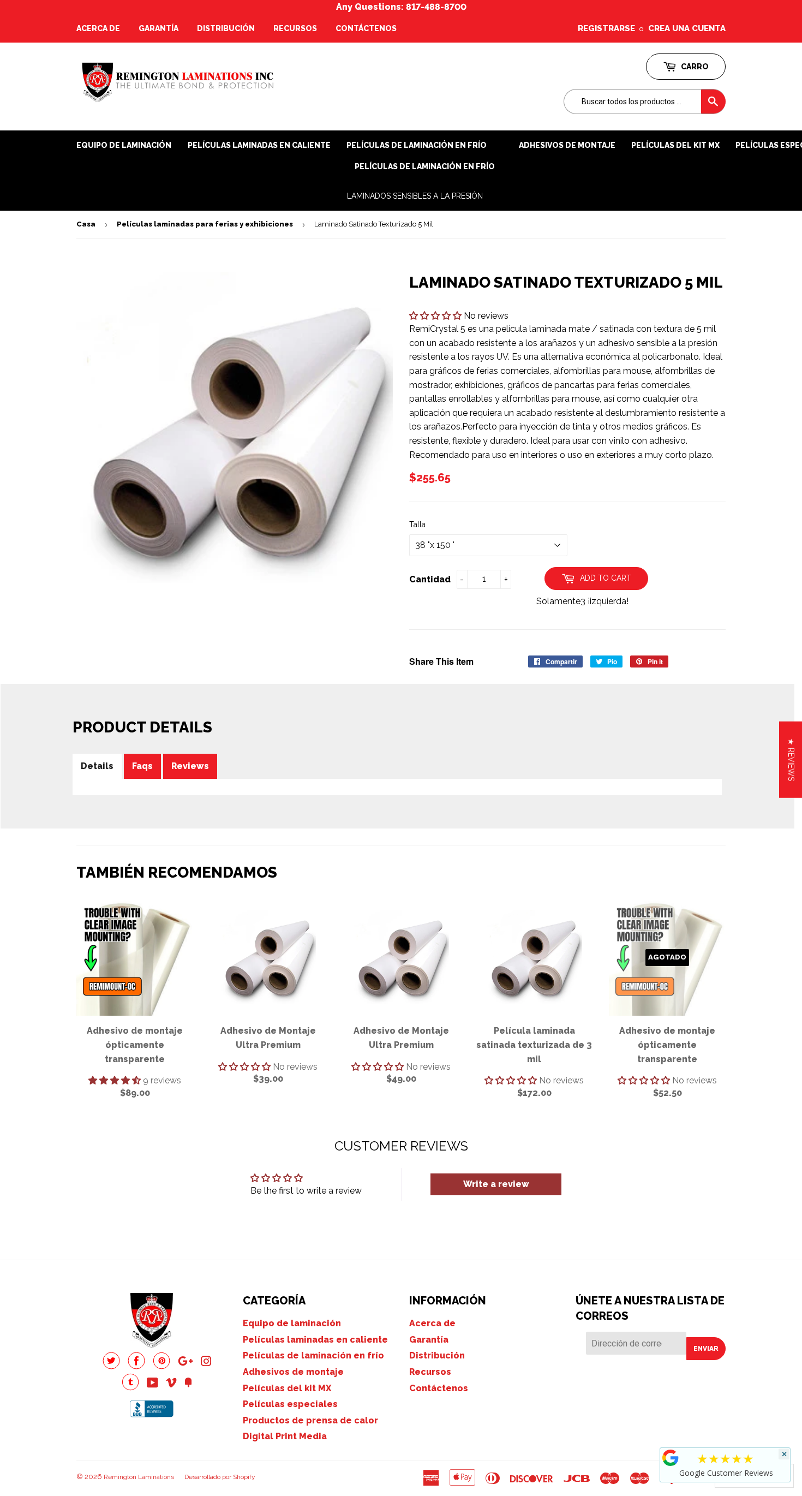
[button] (436, 316)
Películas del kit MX (287, 1388)
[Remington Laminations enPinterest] (161, 1366)
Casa (85, 224)
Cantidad (430, 579)
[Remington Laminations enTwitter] (111, 1366)
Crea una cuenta (687, 28)
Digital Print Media (285, 1436)
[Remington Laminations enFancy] (188, 1384)
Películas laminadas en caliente (259, 145)
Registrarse (606, 28)
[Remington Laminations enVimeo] (171, 1384)
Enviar (706, 1348)
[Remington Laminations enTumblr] (130, 1387)
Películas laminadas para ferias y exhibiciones (205, 224)
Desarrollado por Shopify (219, 1477)
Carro (694, 66)
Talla (417, 524)
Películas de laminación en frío (425, 166)
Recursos (295, 28)
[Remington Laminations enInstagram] (206, 1362)
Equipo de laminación (123, 145)
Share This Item (441, 661)
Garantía (158, 28)
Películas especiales (290, 1404)
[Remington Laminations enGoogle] (185, 1362)
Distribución (226, 28)
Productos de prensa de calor (310, 1420)
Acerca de (98, 28)
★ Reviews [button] (791, 759)
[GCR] (670, 1458)
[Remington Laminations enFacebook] (136, 1366)
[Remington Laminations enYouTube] (152, 1384)
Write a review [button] (496, 1184)
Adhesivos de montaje (567, 145)
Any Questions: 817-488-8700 (401, 7)
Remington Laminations (139, 1477)
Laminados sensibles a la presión (415, 196)
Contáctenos (366, 28)
